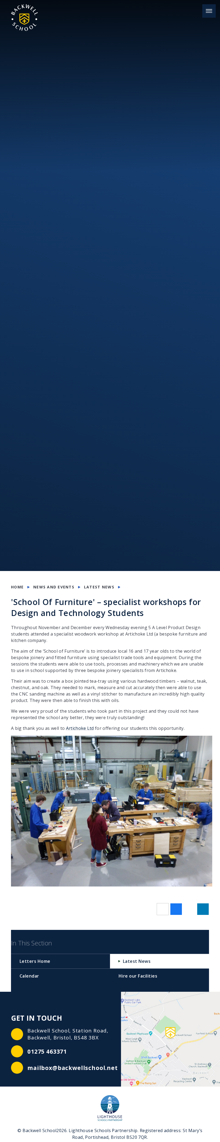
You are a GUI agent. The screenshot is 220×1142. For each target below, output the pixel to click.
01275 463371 (47, 1051)
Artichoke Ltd (80, 728)
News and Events (53, 586)
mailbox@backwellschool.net (72, 1068)
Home (17, 586)
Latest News (99, 586)
